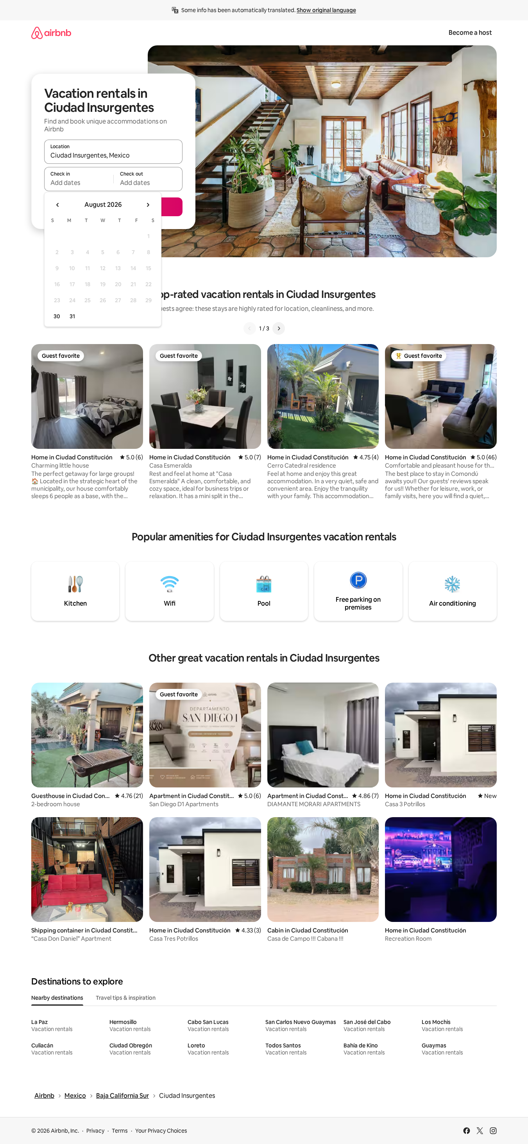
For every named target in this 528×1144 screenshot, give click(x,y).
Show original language (326, 10)
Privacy (95, 1130)
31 (72, 316)
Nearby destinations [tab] (57, 997)
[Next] (278, 328)
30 (57, 316)
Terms (120, 1130)
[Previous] (249, 328)
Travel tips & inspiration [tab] (126, 997)
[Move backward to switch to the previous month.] (57, 205)
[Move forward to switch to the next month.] (147, 205)
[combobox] (113, 155)
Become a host (470, 33)
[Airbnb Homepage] (51, 32)
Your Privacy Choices (161, 1130)
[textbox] (78, 182)
